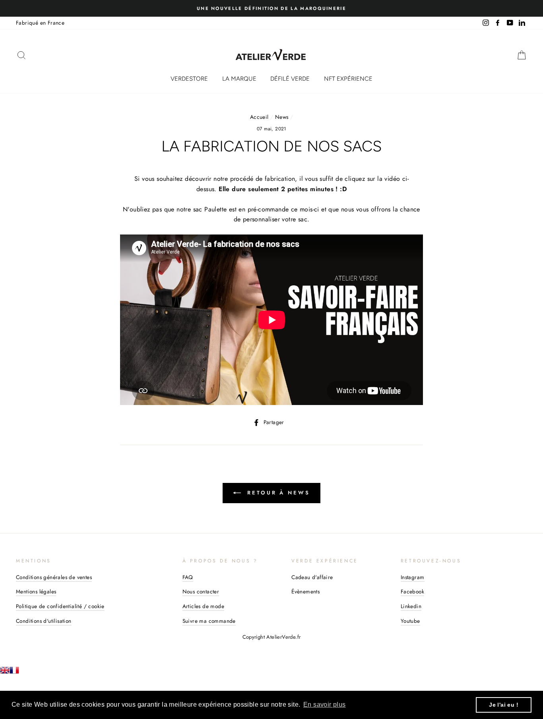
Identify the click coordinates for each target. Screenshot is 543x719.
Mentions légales (36, 591)
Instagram (413, 577)
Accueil (259, 117)
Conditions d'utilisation (44, 621)
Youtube (410, 621)
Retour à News (277, 492)
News (282, 117)
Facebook (412, 591)
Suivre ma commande (209, 621)
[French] (14, 672)
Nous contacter (200, 591)
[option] (271, 8)
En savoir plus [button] (324, 704)
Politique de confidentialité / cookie (60, 606)
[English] (5, 672)
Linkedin (411, 606)
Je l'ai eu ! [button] (503, 705)
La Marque (239, 78)
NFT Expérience (348, 78)
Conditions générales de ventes (54, 577)
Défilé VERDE (290, 78)
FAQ (187, 577)
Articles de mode (203, 606)
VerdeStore (189, 78)
